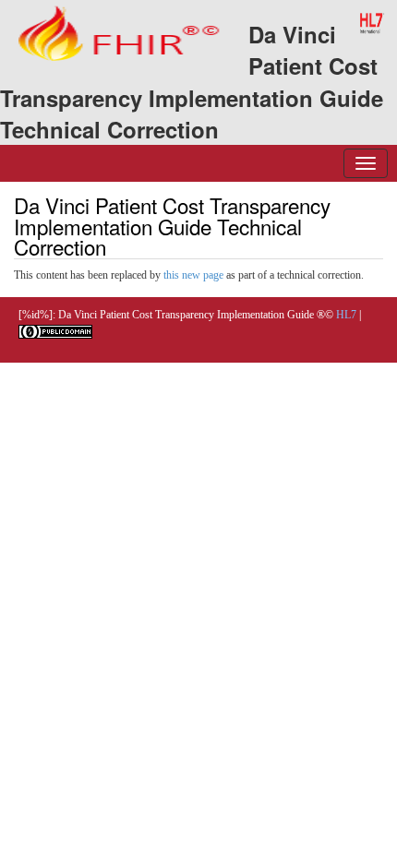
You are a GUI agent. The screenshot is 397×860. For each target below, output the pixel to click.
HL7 (346, 314)
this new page (193, 275)
